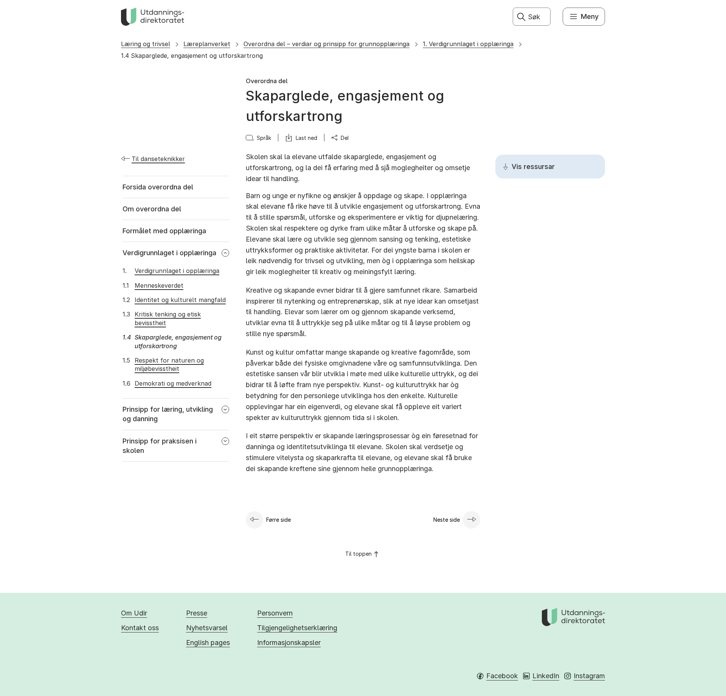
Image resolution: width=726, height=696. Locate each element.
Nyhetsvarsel (207, 628)
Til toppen (358, 553)
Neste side (446, 519)
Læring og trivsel (145, 44)
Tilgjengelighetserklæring (297, 628)
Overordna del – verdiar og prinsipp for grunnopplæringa (327, 44)
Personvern (275, 613)
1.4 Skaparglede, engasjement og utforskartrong (192, 55)
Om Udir (134, 613)
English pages (208, 642)
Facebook (502, 676)
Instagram (589, 676)
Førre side (278, 519)
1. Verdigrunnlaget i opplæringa (468, 44)
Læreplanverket (206, 44)
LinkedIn (545, 676)
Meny (590, 16)
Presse (196, 613)
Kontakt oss (140, 628)
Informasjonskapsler (289, 642)
